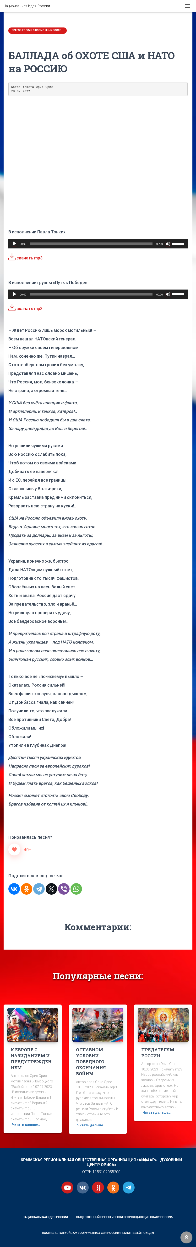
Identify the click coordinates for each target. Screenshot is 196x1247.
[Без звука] (168, 243)
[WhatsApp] (76, 889)
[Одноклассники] (26, 889)
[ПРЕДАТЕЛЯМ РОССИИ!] (163, 1025)
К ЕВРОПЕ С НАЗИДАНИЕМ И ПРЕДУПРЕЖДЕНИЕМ (31, 1059)
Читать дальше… (26, 1124)
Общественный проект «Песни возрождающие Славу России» (125, 1217)
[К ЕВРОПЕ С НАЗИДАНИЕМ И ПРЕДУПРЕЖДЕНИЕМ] (32, 1025)
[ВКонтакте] (14, 889)
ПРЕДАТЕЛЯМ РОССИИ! (157, 1053)
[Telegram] (39, 889)
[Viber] (64, 889)
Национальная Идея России (45, 1217)
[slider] (178, 243)
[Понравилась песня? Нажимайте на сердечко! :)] (14, 849)
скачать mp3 (29, 257)
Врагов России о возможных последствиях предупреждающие (38, 30)
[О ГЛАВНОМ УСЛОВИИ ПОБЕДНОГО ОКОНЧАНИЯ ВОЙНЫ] (97, 1025)
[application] (98, 243)
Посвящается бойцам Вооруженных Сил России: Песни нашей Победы (98, 1233)
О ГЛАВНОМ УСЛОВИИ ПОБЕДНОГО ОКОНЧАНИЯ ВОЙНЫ (91, 1062)
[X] (51, 889)
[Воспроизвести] (14, 243)
